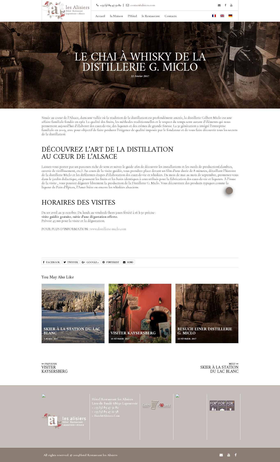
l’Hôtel (132, 16)
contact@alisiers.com (142, 5)
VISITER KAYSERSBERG (133, 333)
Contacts (170, 16)
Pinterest (112, 262)
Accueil (100, 16)
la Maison (116, 16)
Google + (92, 262)
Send (129, 262)
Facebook (53, 262)
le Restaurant (151, 16)
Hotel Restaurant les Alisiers (98, 455)
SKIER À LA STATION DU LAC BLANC (72, 331)
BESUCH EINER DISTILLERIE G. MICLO (205, 331)
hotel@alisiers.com (107, 415)
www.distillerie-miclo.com (108, 229)
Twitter (72, 262)
